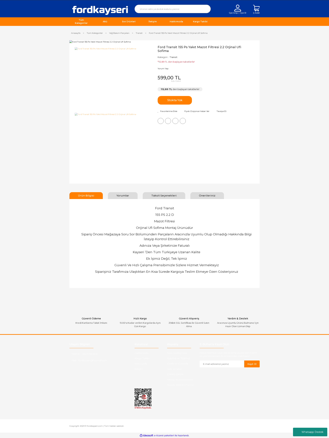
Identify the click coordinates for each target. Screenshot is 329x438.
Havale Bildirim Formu (180, 384)
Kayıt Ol (251, 364)
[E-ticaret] (164, 435)
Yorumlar (123, 195)
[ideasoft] (146, 435)
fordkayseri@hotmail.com (92, 360)
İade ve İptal (174, 368)
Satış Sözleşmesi (177, 353)
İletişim (139, 368)
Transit (173, 57)
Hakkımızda (141, 353)
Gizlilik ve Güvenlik (177, 363)
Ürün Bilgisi (86, 195)
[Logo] (99, 9)
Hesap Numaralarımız (180, 379)
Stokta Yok (174, 100)
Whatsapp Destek (312, 432)
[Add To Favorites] (167, 111)
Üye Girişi (233, 13)
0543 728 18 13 (90, 353)
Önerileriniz (207, 195)
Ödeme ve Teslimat (178, 358)
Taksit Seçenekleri (164, 195)
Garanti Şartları (175, 374)
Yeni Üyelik (141, 363)
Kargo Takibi (142, 358)
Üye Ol (243, 13)
